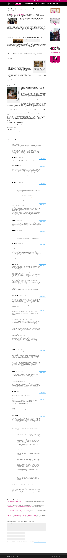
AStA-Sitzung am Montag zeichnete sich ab (18, 14)
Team (57, 3)
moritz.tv (50, 0)
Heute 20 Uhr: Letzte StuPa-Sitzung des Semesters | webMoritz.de (18, 510)
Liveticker (47, 3)
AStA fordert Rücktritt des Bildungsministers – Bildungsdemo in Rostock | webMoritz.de (22, 515)
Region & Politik (37, 3)
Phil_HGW (14, 391)
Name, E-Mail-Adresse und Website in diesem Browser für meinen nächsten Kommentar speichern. (24, 541)
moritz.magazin (46, 0)
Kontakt (59, 0)
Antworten (42, 144)
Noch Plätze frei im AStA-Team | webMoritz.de (15, 501)
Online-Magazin (52, 3)
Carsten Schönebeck (11, 10)
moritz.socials (55, 0)
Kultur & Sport (43, 3)
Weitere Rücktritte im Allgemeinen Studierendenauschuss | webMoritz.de (19, 506)
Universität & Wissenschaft (29, 3)
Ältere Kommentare (10, 141)
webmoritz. (41, 0)
